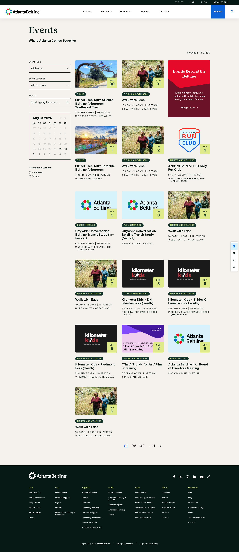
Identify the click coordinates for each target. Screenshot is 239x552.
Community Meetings (91, 507)
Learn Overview (115, 493)
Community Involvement (92, 518)
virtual (35, 176)
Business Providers (143, 518)
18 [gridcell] (39, 144)
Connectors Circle (89, 523)
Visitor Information (37, 498)
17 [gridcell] (34, 144)
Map (190, 493)
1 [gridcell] (60, 128)
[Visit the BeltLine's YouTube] (201, 477)
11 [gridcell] (39, 138)
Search (32, 95)
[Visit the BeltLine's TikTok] (208, 477)
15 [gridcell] (60, 138)
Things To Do (34, 503)
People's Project (169, 503)
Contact (191, 523)
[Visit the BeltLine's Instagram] (187, 477)
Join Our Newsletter (196, 518)
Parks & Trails (34, 508)
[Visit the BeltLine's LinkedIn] (194, 477)
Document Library (195, 507)
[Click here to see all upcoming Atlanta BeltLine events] (234, 246)
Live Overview (61, 493)
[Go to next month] (65, 118)
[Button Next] (160, 446)
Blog (190, 498)
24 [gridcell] (34, 149)
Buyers (58, 503)
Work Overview (141, 493)
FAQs (190, 513)
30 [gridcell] (49, 128)
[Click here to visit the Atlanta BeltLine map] (234, 253)
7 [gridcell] (55, 133)
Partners (165, 513)
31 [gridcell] (55, 128)
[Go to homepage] (23, 11)
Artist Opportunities (143, 503)
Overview (166, 493)
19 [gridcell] (44, 144)
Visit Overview (35, 493)
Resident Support (62, 498)
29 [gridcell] (44, 128)
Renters (58, 507)
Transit (111, 515)
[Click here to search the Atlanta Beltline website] (234, 267)
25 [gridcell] (39, 149)
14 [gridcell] (55, 138)
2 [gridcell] (65, 128)
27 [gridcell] (34, 128)
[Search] (232, 11)
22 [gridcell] (60, 144)
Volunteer (86, 503)
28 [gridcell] (39, 128)
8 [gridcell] (60, 133)
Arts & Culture (35, 513)
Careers (165, 518)
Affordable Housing (116, 510)
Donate (85, 498)
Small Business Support (145, 507)
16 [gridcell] (65, 138)
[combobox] (50, 69)
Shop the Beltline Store (92, 527)
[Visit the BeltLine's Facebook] (174, 477)
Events (32, 518)
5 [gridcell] (44, 133)
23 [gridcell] (65, 144)
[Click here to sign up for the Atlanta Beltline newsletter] (234, 260)
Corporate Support (90, 513)
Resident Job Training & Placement (65, 514)
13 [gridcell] (50, 138)
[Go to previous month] (60, 118)
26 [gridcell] (44, 149)
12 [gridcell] (44, 138)
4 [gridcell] (39, 133)
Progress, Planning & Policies (117, 499)
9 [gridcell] (65, 133)
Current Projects (115, 505)
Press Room (193, 503)
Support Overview (89, 493)
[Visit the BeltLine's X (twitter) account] (180, 477)
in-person (37, 172)
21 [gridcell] (55, 144)
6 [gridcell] (49, 133)
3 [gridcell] (34, 133)
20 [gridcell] (49, 144)
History (165, 498)
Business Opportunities (145, 498)
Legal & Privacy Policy (149, 544)
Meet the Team (168, 507)
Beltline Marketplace (144, 513)
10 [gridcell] (34, 138)
